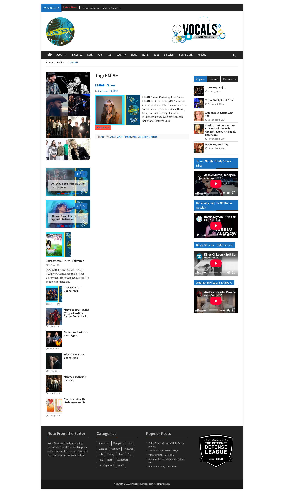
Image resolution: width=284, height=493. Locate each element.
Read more (103, 127)
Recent (214, 79)
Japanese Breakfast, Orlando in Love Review (66, 217)
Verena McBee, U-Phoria (161, 454)
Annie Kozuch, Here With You (219, 114)
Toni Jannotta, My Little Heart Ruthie (74, 401)
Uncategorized (106, 465)
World (145, 55)
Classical (169, 55)
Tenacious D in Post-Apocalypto (76, 334)
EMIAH (113, 136)
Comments (229, 79)
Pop (99, 55)
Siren (140, 136)
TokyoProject (150, 136)
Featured (128, 448)
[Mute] (228, 193)
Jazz (156, 55)
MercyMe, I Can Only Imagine (75, 378)
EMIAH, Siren (105, 85)
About (59, 55)
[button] (57, 83)
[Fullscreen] (234, 193)
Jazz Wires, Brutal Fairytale (65, 261)
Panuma (127, 136)
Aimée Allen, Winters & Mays (163, 450)
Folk (101, 454)
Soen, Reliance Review (65, 187)
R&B (109, 55)
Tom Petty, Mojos (215, 87)
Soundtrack (186, 55)
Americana (104, 443)
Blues (134, 55)
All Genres (76, 55)
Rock (90, 55)
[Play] (198, 193)
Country (121, 55)
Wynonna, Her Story (217, 144)
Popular (200, 79)
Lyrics (120, 136)
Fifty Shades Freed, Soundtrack (74, 356)
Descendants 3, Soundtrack (73, 289)
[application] (216, 183)
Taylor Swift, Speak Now (219, 100)
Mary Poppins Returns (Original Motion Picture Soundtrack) (76, 313)
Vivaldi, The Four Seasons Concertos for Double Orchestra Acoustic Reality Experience (220, 130)
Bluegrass (118, 443)
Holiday (202, 55)
